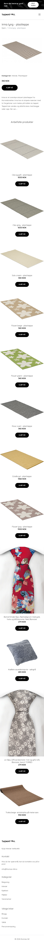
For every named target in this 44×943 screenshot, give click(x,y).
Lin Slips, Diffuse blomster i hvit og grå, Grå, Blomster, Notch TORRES (22, 761)
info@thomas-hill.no (9, 869)
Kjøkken (5, 890)
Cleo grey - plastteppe (22, 225)
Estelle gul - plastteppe (22, 476)
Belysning (5, 882)
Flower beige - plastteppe (22, 325)
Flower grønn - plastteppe (22, 376)
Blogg (4, 914)
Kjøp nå (9, 88)
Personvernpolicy (8, 926)
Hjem (4, 28)
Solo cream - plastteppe (22, 275)
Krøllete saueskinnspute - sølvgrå (22, 669)
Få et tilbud (33, 4)
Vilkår (4, 922)
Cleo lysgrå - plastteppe (22, 175)
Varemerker (6, 899)
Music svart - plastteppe (22, 426)
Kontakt (5, 918)
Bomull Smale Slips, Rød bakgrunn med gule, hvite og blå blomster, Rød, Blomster (22, 618)
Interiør (14, 76)
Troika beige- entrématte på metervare (22, 812)
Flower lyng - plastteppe (22, 527)
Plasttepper (22, 76)
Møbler (4, 895)
